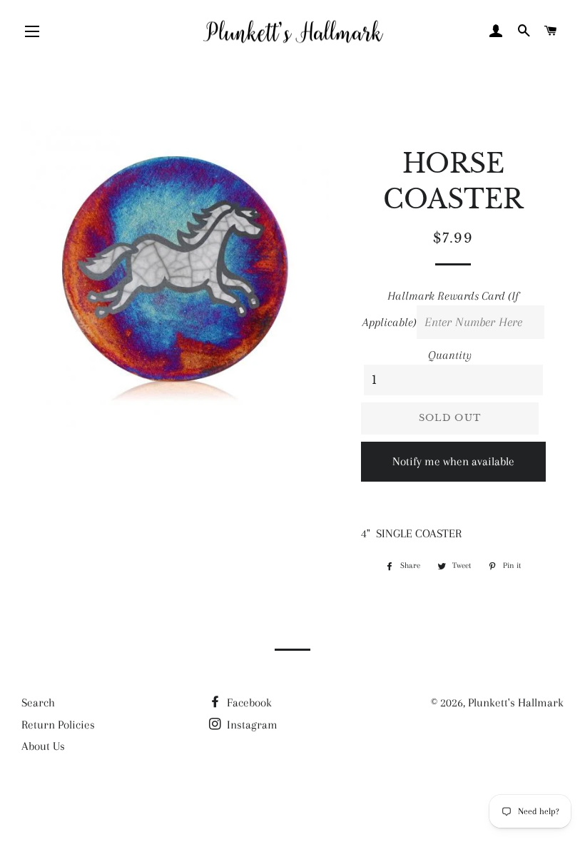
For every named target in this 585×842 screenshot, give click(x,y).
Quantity (450, 355)
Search (38, 702)
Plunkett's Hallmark (516, 702)
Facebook (248, 702)
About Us (43, 746)
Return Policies (58, 724)
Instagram (251, 724)
